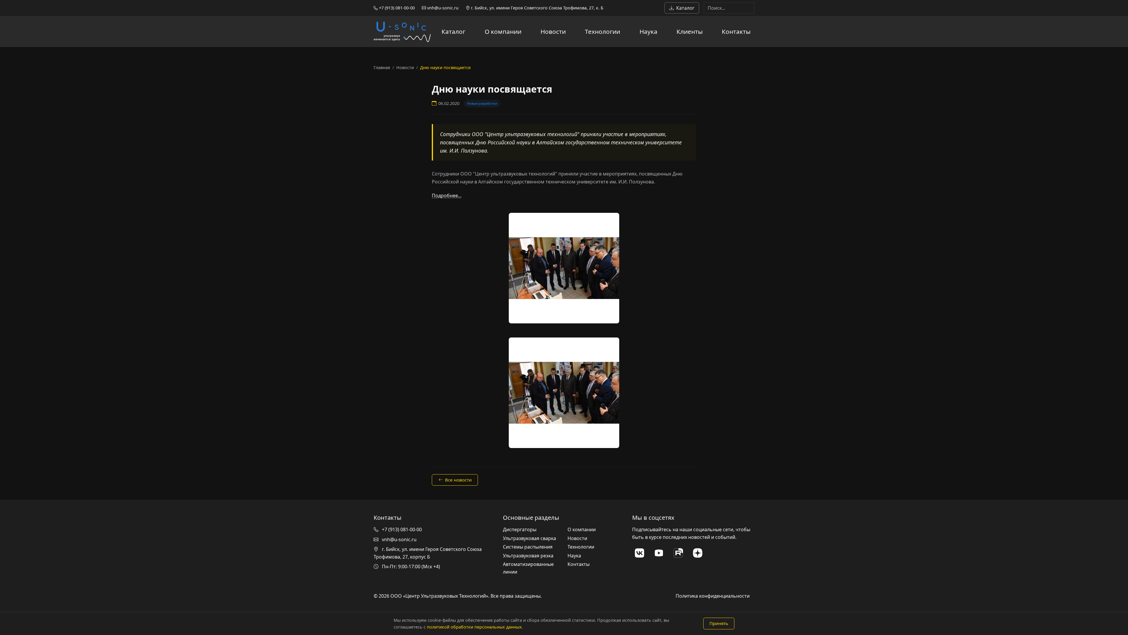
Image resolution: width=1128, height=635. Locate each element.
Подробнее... (446, 195)
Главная (382, 67)
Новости (553, 31)
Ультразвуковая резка (528, 555)
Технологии (602, 31)
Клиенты (690, 31)
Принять (718, 623)
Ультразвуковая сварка (529, 538)
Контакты (736, 31)
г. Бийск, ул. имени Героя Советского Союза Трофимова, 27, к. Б (536, 8)
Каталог (685, 8)
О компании (503, 31)
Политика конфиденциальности (713, 596)
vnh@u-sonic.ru (442, 8)
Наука (648, 31)
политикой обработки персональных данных (474, 627)
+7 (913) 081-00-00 (396, 8)
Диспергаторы (519, 529)
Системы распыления (528, 547)
